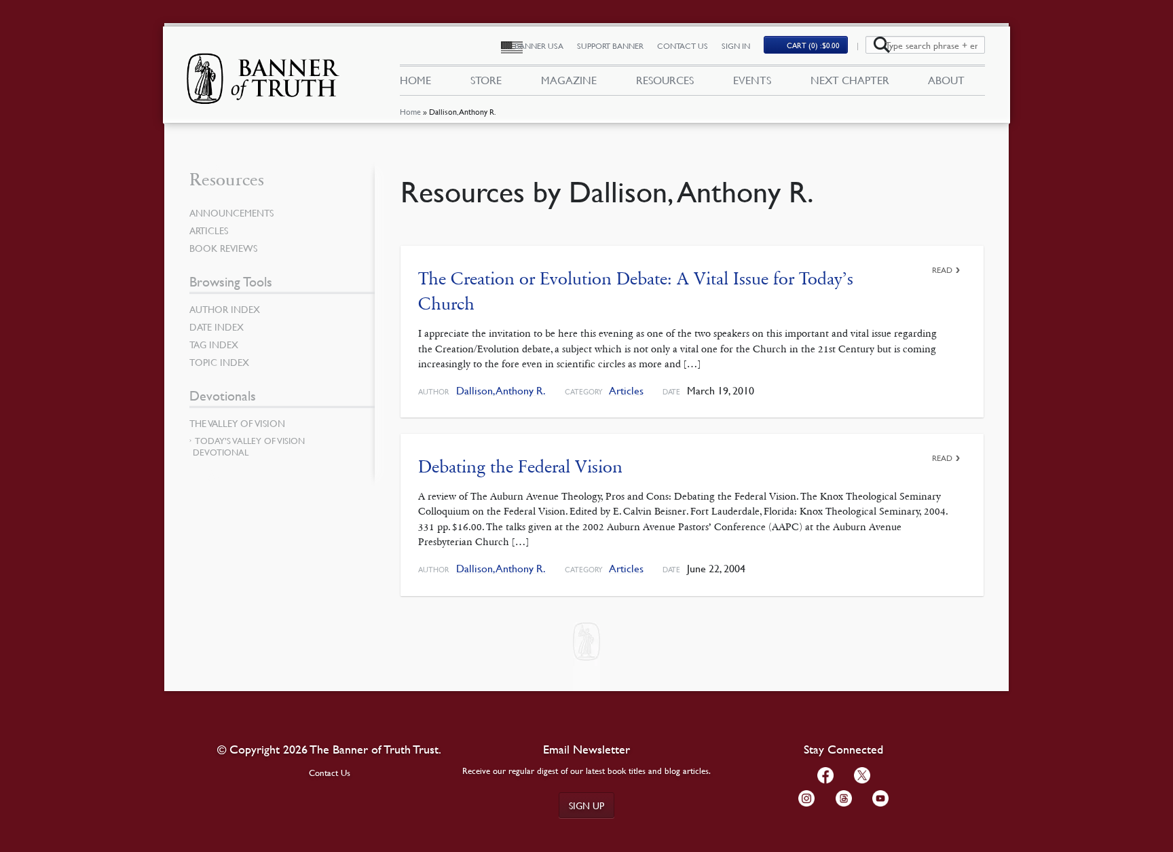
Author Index (224, 308)
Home (410, 112)
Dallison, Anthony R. (501, 391)
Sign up (586, 805)
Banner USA (539, 46)
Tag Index (213, 344)
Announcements (231, 212)
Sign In (736, 46)
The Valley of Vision (237, 423)
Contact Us (682, 46)
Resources (665, 80)
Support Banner (610, 46)
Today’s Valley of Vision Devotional (249, 446)
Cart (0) (813, 45)
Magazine (569, 80)
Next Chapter (850, 80)
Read (942, 270)
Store (486, 80)
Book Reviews (223, 247)
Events (752, 80)
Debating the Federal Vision (520, 466)
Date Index (216, 326)
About (946, 80)
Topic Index (219, 361)
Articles (626, 391)
